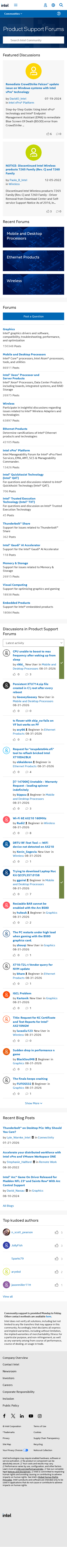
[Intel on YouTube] (31, 1416)
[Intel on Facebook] (4, 1416)
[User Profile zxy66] (6, 721)
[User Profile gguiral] (6, 872)
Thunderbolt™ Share (16, 523)
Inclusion (8, 1398)
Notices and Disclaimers (19, 1471)
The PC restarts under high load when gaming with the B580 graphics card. (34, 936)
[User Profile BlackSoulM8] (6, 1051)
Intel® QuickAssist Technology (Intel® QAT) (23, 476)
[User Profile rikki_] (6, 652)
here (48, 1316)
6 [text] (51, 133)
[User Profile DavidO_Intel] (34, 71)
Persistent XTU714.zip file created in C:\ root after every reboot (33, 688)
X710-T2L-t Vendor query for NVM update (33, 966)
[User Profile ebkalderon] (6, 750)
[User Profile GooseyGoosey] (6, 685)
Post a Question (34, 316)
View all (8, 1296)
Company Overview (15, 1358)
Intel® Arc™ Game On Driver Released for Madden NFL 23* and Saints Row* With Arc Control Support (31, 1181)
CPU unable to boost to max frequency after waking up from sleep (34, 655)
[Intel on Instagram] (40, 1416)
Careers (8, 1385)
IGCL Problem (22, 993)
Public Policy (11, 1405)
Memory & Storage (15, 563)
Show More (32, 1103)
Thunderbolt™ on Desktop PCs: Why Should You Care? (32, 1130)
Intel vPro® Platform (21, 102)
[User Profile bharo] (6, 966)
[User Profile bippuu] (6, 783)
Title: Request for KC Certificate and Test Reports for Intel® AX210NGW (34, 1021)
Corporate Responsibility (18, 1392)
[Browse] (13, 15)
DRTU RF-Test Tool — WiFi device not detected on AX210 (33, 845)
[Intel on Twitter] (13, 1416)
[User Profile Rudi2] (6, 819)
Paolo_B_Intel (18, 180)
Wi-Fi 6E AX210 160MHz (29, 818)
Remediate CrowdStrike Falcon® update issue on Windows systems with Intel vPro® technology (32, 88)
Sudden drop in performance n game (34, 1052)
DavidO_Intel (18, 98)
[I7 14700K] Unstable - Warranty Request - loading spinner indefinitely (35, 785)
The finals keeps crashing (30, 1078)
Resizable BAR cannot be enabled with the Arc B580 (31, 905)
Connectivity (46, 1137)
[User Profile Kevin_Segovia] (6, 844)
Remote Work (48, 1162)
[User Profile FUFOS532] (6, 1080)
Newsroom (9, 1371)
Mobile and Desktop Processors (24, 354)
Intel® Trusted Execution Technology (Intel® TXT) (19, 500)
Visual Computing (15, 584)
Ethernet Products (15, 428)
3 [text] (51, 211)
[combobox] (33, 40)
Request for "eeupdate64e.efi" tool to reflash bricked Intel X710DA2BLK (33, 753)
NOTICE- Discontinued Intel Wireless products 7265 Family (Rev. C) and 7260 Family (33, 169)
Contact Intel (11, 1364)
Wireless (14, 184)
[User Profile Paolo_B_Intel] (34, 152)
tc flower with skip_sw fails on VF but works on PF (33, 722)
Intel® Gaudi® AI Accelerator (21, 545)
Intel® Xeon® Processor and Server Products (21, 376)
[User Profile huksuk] (6, 904)
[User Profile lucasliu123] (6, 1019)
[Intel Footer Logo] (7, 1515)
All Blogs (8, 1205)
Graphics (9, 329)
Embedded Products (16, 602)
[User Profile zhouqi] (6, 933)
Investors (8, 1378)
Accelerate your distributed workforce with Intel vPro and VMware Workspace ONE (32, 1154)
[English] (53, 5)
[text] (48, 133)
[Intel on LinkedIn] (22, 1416)
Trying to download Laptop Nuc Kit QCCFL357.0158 (34, 873)
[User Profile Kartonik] (6, 994)
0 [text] (18, 674)
